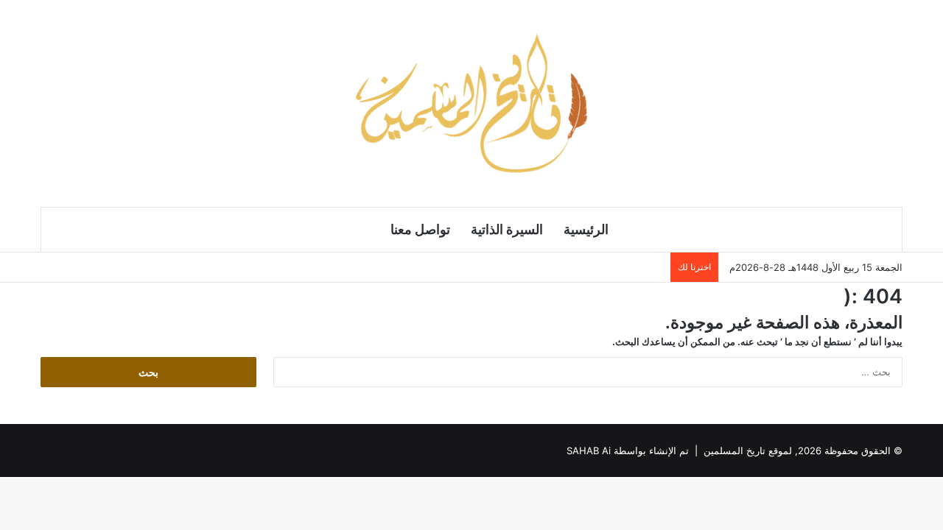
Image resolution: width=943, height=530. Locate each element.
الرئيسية (586, 229)
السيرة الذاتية (507, 229)
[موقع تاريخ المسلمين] (471, 103)
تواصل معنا (420, 229)
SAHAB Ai (589, 450)
